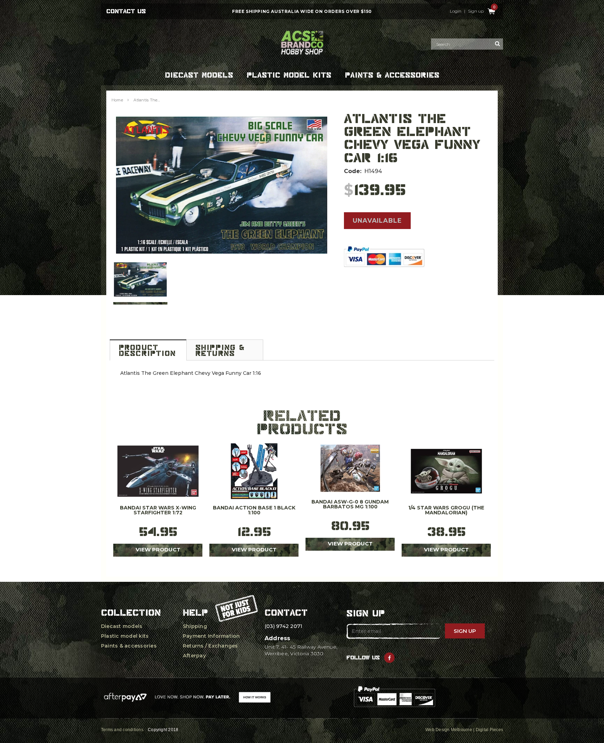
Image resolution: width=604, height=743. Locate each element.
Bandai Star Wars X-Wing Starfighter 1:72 (158, 510)
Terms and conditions (122, 729)
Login (455, 11)
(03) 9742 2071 (283, 626)
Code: (352, 171)
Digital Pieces (489, 729)
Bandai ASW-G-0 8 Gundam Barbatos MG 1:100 (350, 504)
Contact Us (126, 11)
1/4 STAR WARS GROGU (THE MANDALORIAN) (446, 510)
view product (158, 549)
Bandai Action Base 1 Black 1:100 (254, 510)
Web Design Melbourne (448, 729)
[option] (221, 185)
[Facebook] (389, 657)
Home (117, 100)
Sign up (476, 11)
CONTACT (286, 612)
